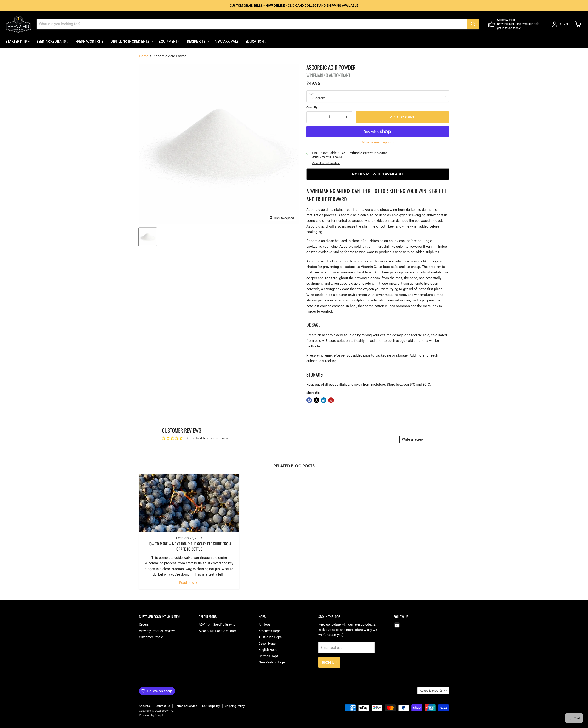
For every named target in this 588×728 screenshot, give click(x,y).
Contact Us (163, 706)
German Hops (268, 656)
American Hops (269, 631)
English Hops (268, 650)
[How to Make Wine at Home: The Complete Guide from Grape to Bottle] (189, 503)
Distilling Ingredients (130, 41)
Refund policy (211, 706)
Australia (431, 690)
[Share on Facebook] (309, 400)
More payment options (378, 142)
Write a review (413, 439)
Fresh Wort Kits (89, 41)
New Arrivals (226, 41)
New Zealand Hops (272, 662)
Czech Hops (267, 643)
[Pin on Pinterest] (331, 400)
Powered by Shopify (152, 715)
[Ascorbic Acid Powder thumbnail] (148, 237)
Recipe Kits (196, 41)
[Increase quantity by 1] (347, 117)
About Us (145, 706)
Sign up (329, 662)
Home (143, 56)
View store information (326, 163)
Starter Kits (17, 41)
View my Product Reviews (157, 631)
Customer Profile (151, 637)
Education (255, 41)
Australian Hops (270, 637)
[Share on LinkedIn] (323, 400)
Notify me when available (378, 174)
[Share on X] (316, 400)
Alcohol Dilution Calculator (217, 631)
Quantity (311, 107)
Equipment (168, 41)
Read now (187, 583)
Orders (144, 624)
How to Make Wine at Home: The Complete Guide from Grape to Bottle (189, 546)
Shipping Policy (235, 706)
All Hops (264, 624)
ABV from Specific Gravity (217, 624)
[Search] (473, 24)
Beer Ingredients (51, 41)
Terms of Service (186, 706)
